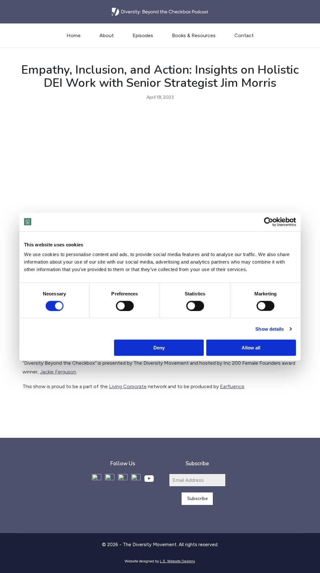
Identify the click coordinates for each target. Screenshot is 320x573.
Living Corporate (128, 386)
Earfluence (232, 386)
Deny (159, 347)
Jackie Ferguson (58, 372)
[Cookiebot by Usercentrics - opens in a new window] (268, 221)
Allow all (251, 347)
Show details (269, 328)
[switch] (125, 306)
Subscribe (197, 498)
